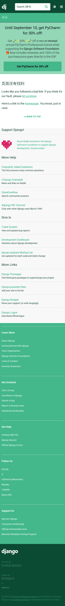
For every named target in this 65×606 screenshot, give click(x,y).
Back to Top (33, 116)
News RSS (7, 495)
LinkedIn (6, 489)
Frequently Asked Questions (17, 166)
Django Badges (10, 299)
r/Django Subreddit (12, 179)
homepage (32, 103)
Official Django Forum (12, 445)
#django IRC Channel (13, 205)
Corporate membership (13, 524)
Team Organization (11, 351)
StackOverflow (10, 192)
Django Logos (9, 312)
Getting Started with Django (15, 346)
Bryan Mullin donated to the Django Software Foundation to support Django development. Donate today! (36, 145)
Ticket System (9, 226)
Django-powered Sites (14, 286)
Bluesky (5, 484)
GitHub (5, 469)
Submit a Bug (8, 400)
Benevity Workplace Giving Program (19, 534)
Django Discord (9, 440)
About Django (8, 340)
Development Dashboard (15, 239)
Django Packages (11, 274)
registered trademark (20, 600)
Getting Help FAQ (10, 435)
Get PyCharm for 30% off (32, 66)
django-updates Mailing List (17, 252)
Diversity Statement (11, 366)
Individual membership (13, 411)
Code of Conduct (10, 361)
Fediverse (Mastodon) (12, 479)
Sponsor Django (9, 519)
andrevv (9, 587)
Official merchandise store (14, 529)
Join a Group (8, 390)
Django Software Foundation (16, 356)
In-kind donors (11, 565)
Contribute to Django (12, 395)
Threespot (9, 578)
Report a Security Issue (13, 405)
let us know (29, 96)
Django (4, 7)
